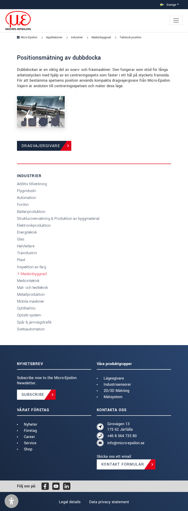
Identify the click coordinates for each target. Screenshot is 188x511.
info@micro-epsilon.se (125, 443)
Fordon (23, 204)
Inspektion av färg (31, 267)
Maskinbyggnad (34, 273)
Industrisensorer (117, 384)
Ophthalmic (26, 308)
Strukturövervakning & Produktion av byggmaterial (58, 218)
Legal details (69, 502)
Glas (20, 239)
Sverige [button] (171, 5)
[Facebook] (45, 486)
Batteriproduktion (31, 211)
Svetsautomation (31, 329)
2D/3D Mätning (116, 390)
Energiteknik (27, 232)
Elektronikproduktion (34, 225)
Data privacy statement (109, 502)
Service (30, 443)
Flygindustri (26, 190)
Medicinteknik (28, 280)
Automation (26, 197)
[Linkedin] (66, 486)
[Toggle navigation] (176, 20)
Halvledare (25, 246)
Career (29, 436)
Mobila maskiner (30, 301)
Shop (28, 449)
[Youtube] (56, 486)
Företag (30, 430)
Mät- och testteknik (32, 287)
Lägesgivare (114, 378)
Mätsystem (113, 396)
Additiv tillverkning (32, 184)
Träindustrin (27, 253)
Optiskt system (29, 315)
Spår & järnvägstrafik (34, 322)
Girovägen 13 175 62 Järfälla (120, 426)
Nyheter (30, 424)
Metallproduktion (31, 294)
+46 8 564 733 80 (122, 435)
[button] (11, 501)
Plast (21, 259)
